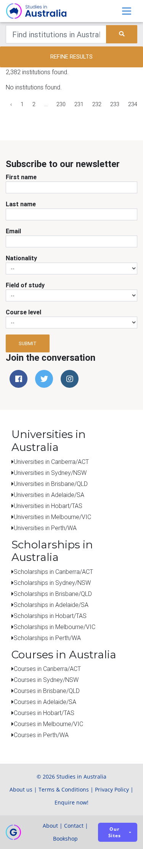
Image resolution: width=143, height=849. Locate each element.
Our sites (114, 832)
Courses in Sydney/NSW (46, 679)
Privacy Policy (112, 789)
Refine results (71, 56)
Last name (21, 204)
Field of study (25, 285)
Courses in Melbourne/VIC (48, 724)
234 (132, 104)
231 (79, 104)
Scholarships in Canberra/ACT (53, 571)
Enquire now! (71, 802)
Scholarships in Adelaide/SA (51, 604)
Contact (74, 825)
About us (21, 789)
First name (21, 177)
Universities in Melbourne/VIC (52, 517)
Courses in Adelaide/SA (45, 702)
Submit (28, 343)
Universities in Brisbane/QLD (51, 483)
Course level (23, 312)
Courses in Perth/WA (41, 735)
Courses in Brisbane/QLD (47, 690)
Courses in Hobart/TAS (44, 713)
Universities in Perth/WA (45, 528)
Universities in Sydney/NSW (50, 472)
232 (96, 104)
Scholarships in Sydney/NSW (52, 582)
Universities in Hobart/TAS (48, 506)
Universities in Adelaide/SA (49, 495)
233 (114, 104)
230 (61, 104)
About (50, 825)
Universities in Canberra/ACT (51, 461)
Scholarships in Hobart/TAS (50, 616)
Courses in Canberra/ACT (47, 668)
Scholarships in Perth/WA (47, 638)
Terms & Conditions (64, 789)
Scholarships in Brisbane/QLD (53, 593)
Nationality (21, 258)
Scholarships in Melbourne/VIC (54, 627)
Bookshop (65, 838)
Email (13, 231)
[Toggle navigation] (126, 11)
